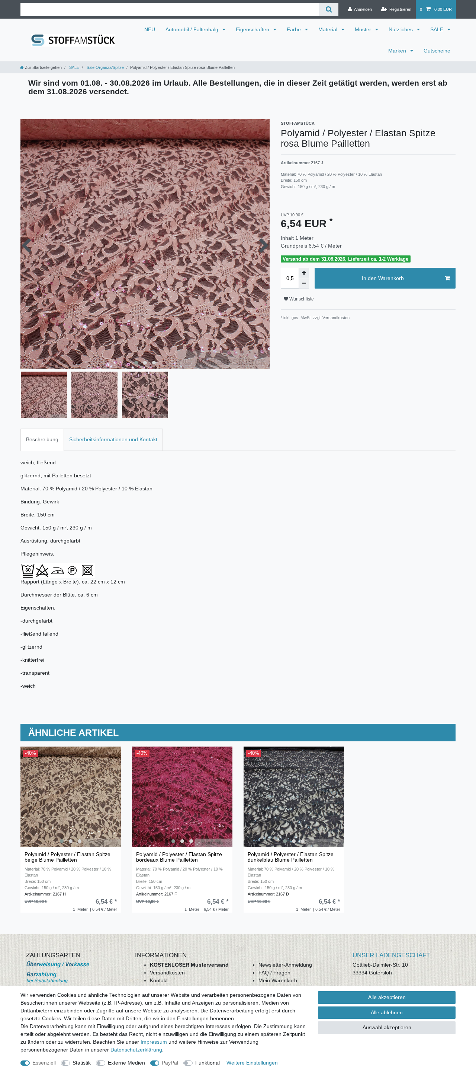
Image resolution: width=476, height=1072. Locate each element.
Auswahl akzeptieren (387, 1027)
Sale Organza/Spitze (105, 67)
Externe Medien (126, 1063)
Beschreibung (42, 439)
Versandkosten (167, 973)
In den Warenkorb (383, 278)
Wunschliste (301, 299)
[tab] (42, 440)
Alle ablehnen (387, 1012)
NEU (149, 29)
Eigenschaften (253, 29)
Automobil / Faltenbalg (192, 29)
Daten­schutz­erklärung (136, 1050)
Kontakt (159, 980)
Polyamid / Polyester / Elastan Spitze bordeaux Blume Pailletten (179, 857)
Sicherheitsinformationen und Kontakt (113, 439)
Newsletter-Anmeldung (285, 965)
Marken (398, 51)
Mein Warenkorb (277, 980)
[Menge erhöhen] (304, 273)
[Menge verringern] (304, 283)
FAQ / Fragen (274, 973)
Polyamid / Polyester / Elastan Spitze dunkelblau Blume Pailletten (291, 857)
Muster (364, 29)
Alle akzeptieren (387, 997)
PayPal (170, 1063)
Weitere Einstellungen (252, 1063)
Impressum (154, 1042)
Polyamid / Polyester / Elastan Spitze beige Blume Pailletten (67, 857)
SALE (437, 29)
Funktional (207, 1063)
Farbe (294, 29)
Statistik (82, 1063)
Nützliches (401, 29)
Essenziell (44, 1063)
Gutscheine (437, 51)
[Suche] (328, 9)
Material (328, 29)
